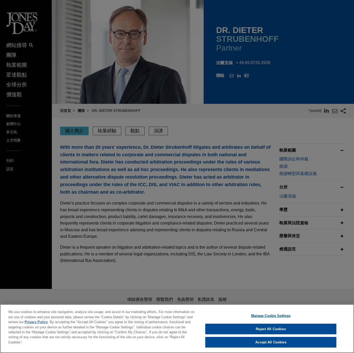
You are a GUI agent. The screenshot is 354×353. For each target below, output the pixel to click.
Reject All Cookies (271, 329)
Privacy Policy (36, 322)
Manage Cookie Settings (271, 316)
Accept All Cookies (270, 342)
